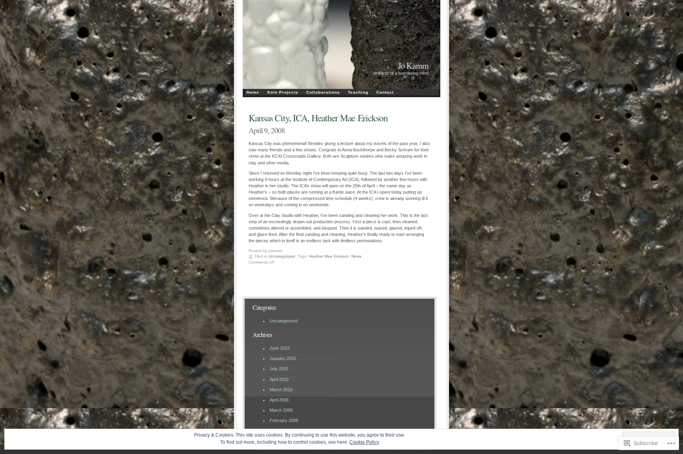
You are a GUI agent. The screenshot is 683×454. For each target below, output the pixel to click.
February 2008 (284, 420)
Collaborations (323, 92)
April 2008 (279, 399)
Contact (385, 92)
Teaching (358, 92)
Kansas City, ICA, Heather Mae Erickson (318, 117)
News (356, 256)
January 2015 (283, 358)
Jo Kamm (413, 65)
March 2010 (281, 389)
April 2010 (279, 379)
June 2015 (280, 348)
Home (253, 92)
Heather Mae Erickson (329, 256)
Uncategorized (282, 256)
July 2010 (279, 368)
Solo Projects (282, 92)
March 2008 (281, 410)
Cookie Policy (364, 442)
